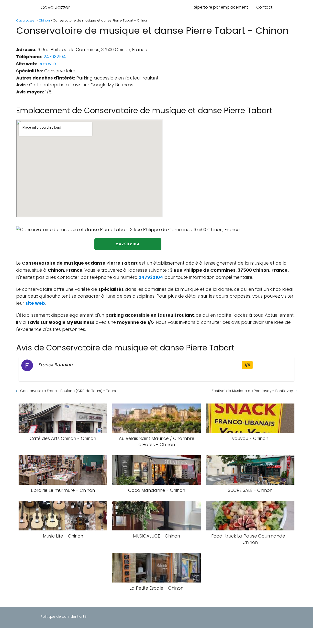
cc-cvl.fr (47, 64)
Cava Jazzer (55, 7)
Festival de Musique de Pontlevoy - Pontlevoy (252, 390)
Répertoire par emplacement (220, 7)
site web (35, 303)
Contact (264, 7)
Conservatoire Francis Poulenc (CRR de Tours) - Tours (68, 390)
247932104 (55, 57)
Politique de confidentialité (64, 616)
